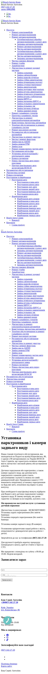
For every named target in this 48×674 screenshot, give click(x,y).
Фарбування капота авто (28, 203)
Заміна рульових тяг (26, 106)
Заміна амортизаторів (27, 87)
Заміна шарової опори (27, 111)
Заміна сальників (25, 73)
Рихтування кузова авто (28, 182)
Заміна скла (17, 146)
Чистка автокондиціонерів (29, 49)
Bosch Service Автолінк (11, 232)
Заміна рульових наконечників (31, 104)
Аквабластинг (18, 65)
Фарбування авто (19, 196)
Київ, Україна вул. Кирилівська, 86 (10, 608)
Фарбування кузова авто (28, 201)
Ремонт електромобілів (22, 32)
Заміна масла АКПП (21, 142)
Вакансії (15, 220)
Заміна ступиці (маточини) (29, 85)
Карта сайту (6, 666)
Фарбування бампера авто (29, 208)
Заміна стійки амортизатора (29, 80)
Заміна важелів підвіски (28, 77)
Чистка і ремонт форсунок (24, 139)
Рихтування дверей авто (28, 189)
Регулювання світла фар (23, 151)
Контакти (10, 222)
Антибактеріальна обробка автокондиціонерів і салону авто (32, 40)
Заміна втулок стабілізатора (29, 96)
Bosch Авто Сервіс (14, 218)
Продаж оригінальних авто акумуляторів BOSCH (24, 166)
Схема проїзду (18, 225)
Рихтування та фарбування (18, 177)
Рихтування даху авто (27, 187)
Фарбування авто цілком (28, 199)
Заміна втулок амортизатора (30, 92)
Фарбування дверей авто (28, 211)
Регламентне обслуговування (19, 170)
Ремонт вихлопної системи (24, 130)
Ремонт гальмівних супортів (25, 113)
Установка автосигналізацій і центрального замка (25, 154)
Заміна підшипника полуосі (29, 82)
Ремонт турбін (18, 63)
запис (8, 9)
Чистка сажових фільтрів (23, 61)
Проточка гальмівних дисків (25, 115)
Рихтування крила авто (27, 194)
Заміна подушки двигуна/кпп (30, 89)
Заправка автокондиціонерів (30, 44)
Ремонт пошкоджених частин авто (27, 149)
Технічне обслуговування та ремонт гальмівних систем (28, 126)
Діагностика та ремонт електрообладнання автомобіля (26, 119)
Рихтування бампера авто (28, 192)
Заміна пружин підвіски (28, 108)
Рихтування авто (19, 180)
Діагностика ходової (15, 173)
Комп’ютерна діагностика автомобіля (29, 123)
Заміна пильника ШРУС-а (29, 101)
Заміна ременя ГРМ (20, 144)
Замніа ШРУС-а (24, 99)
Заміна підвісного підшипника (31, 94)
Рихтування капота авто (28, 184)
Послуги (10, 30)
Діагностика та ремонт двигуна (26, 137)
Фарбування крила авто (28, 213)
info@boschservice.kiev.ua (12, 612)
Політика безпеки (9, 664)
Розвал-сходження (20, 158)
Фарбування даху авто (27, 206)
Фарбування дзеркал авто (28, 215)
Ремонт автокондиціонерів (24, 35)
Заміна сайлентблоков (27, 75)
